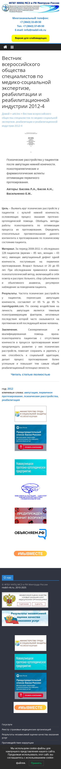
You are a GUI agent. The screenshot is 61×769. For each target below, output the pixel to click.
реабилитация (11, 400)
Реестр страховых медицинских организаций (26, 729)
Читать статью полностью (30, 374)
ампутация (31, 392)
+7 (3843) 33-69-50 (30, 22)
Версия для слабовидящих (30, 38)
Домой (6, 114)
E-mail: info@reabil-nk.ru (30, 30)
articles (16, 114)
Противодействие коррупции (18, 742)
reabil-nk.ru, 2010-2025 (14, 587)
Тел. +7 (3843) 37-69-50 (30, 26)
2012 (10, 388)
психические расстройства (41, 396)
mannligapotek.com (13, 306)
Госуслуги (7, 724)
